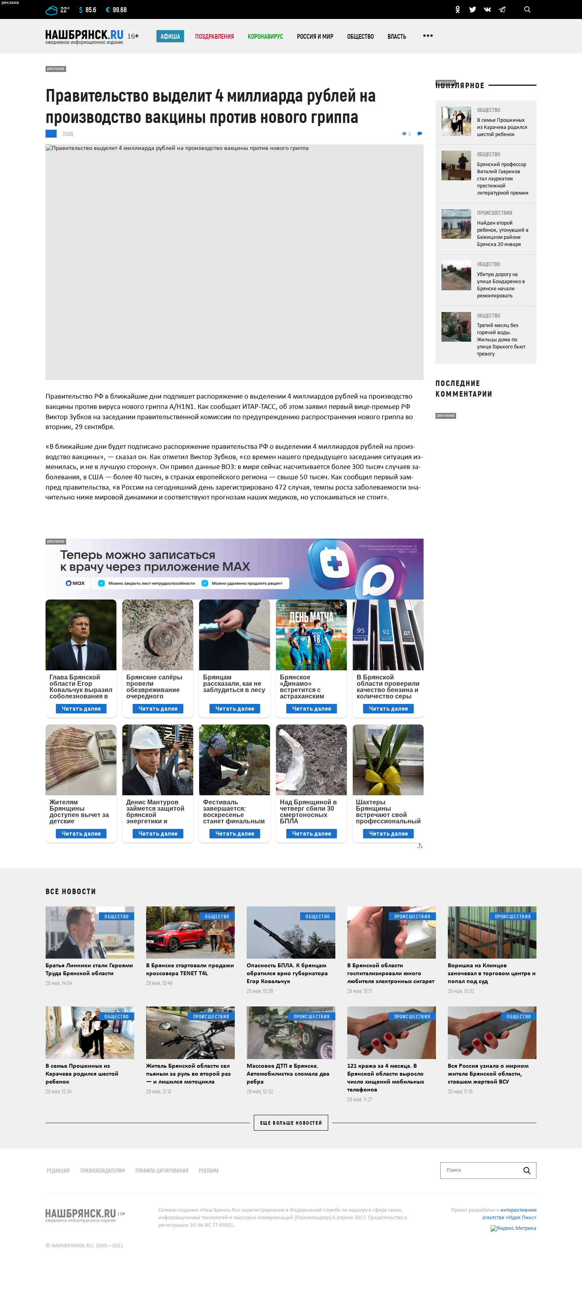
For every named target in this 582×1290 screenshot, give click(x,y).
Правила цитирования (161, 1170)
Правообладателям (102, 1170)
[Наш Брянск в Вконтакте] (487, 9)
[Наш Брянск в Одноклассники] (457, 9)
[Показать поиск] (527, 9)
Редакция (58, 1170)
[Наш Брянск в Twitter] (472, 9)
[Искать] (526, 1170)
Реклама (209, 1170)
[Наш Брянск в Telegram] (502, 9)
